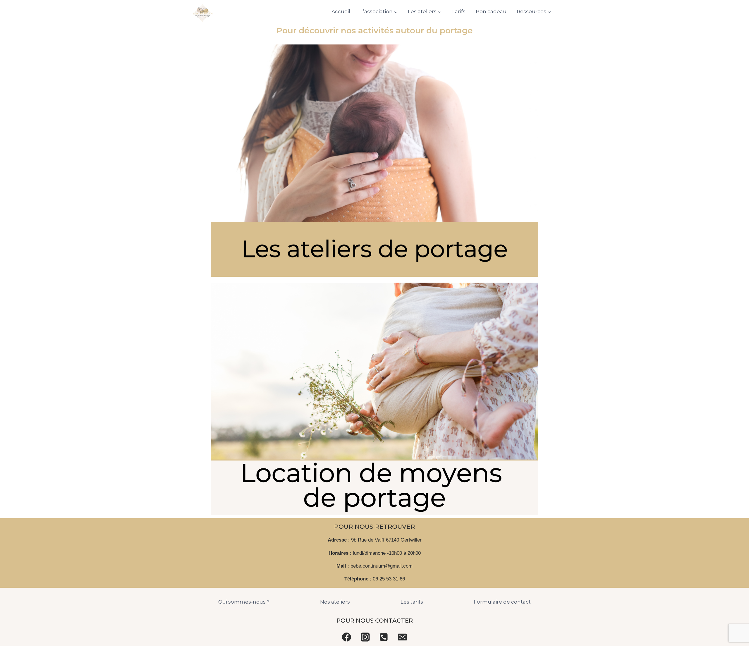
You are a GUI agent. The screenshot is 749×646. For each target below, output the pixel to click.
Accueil (340, 11)
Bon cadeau (491, 11)
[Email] (403, 637)
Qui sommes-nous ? (243, 602)
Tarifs (458, 11)
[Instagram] (365, 637)
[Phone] (384, 637)
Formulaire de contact (502, 602)
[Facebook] (347, 637)
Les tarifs (412, 602)
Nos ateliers (335, 602)
